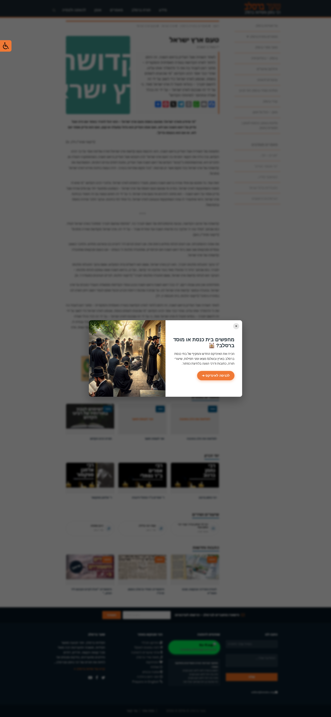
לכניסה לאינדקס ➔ (216, 375)
